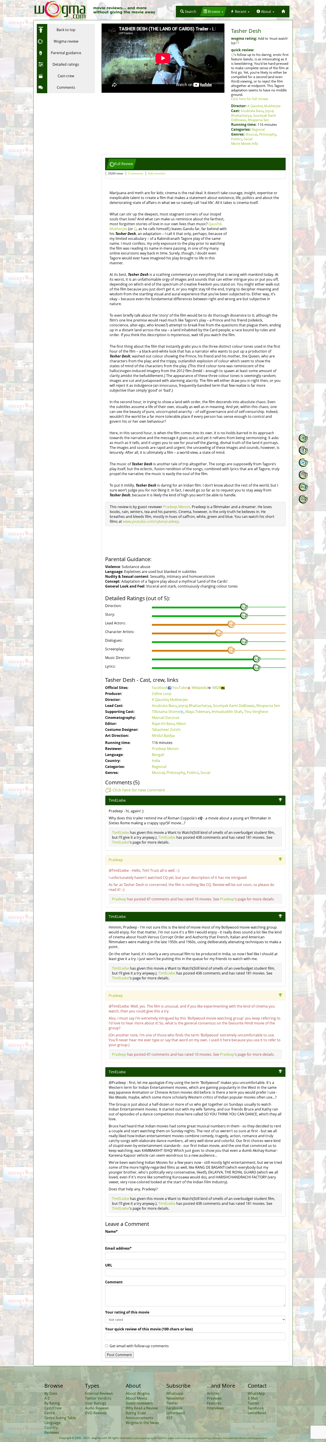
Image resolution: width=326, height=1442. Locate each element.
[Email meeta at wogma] (303, 499)
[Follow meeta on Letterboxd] (303, 487)
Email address (118, 1248)
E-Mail (253, 1398)
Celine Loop (161, 693)
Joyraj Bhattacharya (195, 705)
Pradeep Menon (176, 506)
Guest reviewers (139, 1403)
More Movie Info (244, 143)
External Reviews (99, 1393)
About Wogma (138, 1393)
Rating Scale (136, 1412)
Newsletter (175, 1398)
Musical (251, 134)
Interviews (215, 1408)
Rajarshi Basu (163, 723)
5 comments (135, 173)
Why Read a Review (142, 1408)
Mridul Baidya (163, 735)
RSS (169, 1417)
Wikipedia (200, 687)
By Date (50, 1393)
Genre (49, 1412)
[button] (188, 11)
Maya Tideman (197, 711)
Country (51, 1427)
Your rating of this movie (127, 1312)
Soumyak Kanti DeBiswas (234, 705)
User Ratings (95, 1403)
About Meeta (136, 1398)
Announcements (139, 1417)
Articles (213, 1393)
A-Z (47, 1398)
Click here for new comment (138, 790)
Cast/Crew (52, 1408)
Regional (258, 129)
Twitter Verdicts (98, 1398)
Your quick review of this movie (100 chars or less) (149, 1329)
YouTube (179, 687)
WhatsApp (256, 1393)
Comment (114, 1282)
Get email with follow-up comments (139, 1345)
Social (248, 139)
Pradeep (116, 859)
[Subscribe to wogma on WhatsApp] (303, 438)
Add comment (156, 173)
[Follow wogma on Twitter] (303, 462)
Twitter (172, 1403)
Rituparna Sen (258, 120)
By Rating (52, 1403)
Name (111, 1231)
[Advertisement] (64, 123)
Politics (236, 139)
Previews (214, 1398)
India (156, 760)
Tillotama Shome (166, 711)
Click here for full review (249, 99)
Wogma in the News (142, 1422)
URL (108, 1265)
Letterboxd (175, 1412)
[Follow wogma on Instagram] (303, 474)
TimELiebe (117, 800)
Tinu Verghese (256, 711)
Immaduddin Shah (227, 711)
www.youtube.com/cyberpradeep (151, 521)
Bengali (158, 754)
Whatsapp (174, 1393)
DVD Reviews (96, 1412)
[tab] (121, 164)
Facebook (160, 687)
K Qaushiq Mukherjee (264, 106)
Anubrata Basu (252, 110)
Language (52, 1422)
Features (214, 1403)
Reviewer (51, 1432)
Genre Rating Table (60, 1417)
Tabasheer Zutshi (166, 729)
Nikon (181, 723)
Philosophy (267, 134)
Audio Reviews (97, 1408)
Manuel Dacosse (165, 717)
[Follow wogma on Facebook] (303, 450)
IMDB (216, 687)
